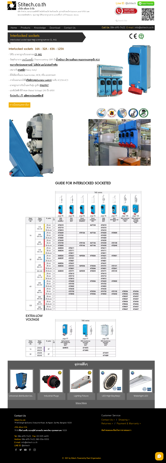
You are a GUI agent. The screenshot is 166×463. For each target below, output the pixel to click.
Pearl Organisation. (94, 458)
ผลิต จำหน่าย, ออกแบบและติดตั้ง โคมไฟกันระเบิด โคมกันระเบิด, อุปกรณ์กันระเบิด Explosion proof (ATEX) (52, 11)
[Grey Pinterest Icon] (30, 449)
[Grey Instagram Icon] (34, 449)
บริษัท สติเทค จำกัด (26, 9)
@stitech (26, 445)
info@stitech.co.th (29, 442)
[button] (25, 27)
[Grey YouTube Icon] (25, 449)
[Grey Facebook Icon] (16, 449)
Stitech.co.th (32, 5)
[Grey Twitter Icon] (20, 449)
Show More (81, 403)
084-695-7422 (24, 436)
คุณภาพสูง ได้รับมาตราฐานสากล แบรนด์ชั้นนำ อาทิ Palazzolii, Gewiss (56, 15)
